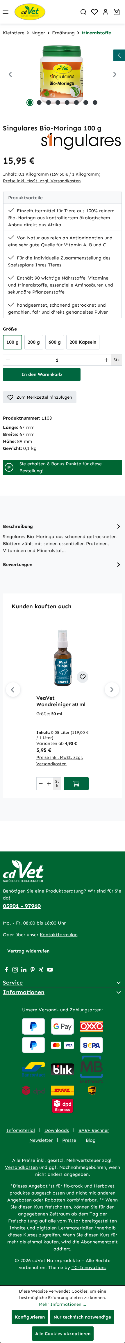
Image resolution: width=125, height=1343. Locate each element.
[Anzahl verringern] (7, 359)
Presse (69, 1140)
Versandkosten (21, 1167)
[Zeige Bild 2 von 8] (39, 102)
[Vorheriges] (10, 75)
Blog (91, 1140)
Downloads (56, 1130)
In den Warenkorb (42, 374)
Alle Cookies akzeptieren (62, 1333)
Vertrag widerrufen (28, 951)
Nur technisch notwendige (82, 1317)
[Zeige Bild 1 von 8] (30, 102)
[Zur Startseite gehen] (44, 12)
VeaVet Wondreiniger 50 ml (60, 701)
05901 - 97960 (22, 905)
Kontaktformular (58, 934)
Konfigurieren (30, 1317)
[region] (62, 75)
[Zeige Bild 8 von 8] (95, 102)
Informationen (23, 992)
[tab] (62, 538)
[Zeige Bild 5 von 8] (67, 102)
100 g (12, 342)
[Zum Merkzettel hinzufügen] (82, 677)
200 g (34, 342)
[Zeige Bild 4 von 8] (58, 102)
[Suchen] (83, 12)
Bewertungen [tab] (17, 564)
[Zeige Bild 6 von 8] (76, 102)
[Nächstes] (112, 689)
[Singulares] (81, 141)
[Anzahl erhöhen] (106, 359)
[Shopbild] (62, 75)
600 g (55, 342)
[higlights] (119, 55)
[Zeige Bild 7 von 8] (85, 102)
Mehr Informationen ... (62, 1304)
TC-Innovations (89, 1267)
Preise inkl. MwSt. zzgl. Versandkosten (42, 180)
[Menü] (5, 12)
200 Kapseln (82, 342)
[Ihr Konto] (105, 12)
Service (13, 982)
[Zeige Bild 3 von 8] (48, 102)
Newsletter (41, 1140)
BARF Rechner (93, 1130)
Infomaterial (20, 1130)
